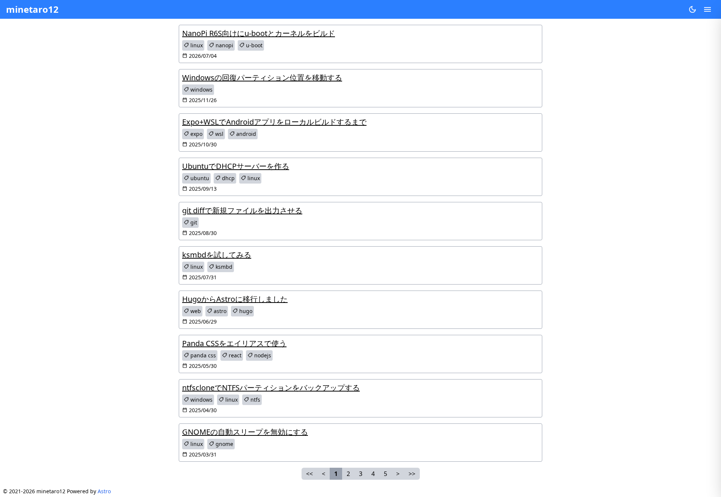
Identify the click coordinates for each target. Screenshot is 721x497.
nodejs (262, 355)
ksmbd (223, 266)
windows (201, 89)
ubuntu (199, 178)
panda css (202, 355)
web (195, 311)
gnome (223, 443)
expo (195, 133)
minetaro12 (32, 9)
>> (412, 474)
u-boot (253, 45)
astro (219, 311)
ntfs (254, 399)
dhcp (227, 178)
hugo (245, 311)
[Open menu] (707, 9)
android (245, 133)
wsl (218, 133)
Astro (104, 491)
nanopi (223, 45)
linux (196, 45)
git (193, 222)
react (234, 355)
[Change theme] (692, 9)
